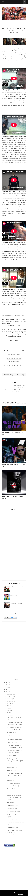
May (8, 710)
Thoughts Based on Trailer (16, 366)
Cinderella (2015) (11, 736)
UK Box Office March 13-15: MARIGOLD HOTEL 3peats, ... (15, 775)
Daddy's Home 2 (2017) (16, 587)
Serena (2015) (10, 802)
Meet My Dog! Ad (11, 767)
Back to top (21, 894)
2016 (7, 689)
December (10, 694)
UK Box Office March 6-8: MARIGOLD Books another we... (15, 797)
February (9, 832)
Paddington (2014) (12, 742)
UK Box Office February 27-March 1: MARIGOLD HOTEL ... (15, 822)
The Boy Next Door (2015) (14, 811)
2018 (7, 684)
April (8, 712)
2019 (7, 682)
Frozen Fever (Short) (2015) (14, 739)
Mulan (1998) (13, 595)
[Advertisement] (14, 568)
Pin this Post (15, 361)
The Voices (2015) (11, 755)
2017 (7, 687)
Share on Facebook (14, 354)
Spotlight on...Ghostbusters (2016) (13, 497)
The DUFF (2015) (11, 733)
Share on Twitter (15, 358)
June (8, 708)
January (9, 835)
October (9, 698)
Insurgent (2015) (11, 770)
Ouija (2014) (10, 792)
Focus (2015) (10, 780)
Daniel (14, 382)
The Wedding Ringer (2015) (14, 830)
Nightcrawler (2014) (12, 808)
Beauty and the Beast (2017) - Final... (13, 433)
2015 (7, 691)
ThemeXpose (13, 892)
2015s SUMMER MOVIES (13, 805)
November (10, 696)
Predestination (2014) (13, 827)
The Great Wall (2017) (16, 603)
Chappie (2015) (11, 789)
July (8, 705)
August (9, 703)
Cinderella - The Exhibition (14, 764)
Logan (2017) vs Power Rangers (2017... (13, 465)
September (10, 701)
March (9, 715)
